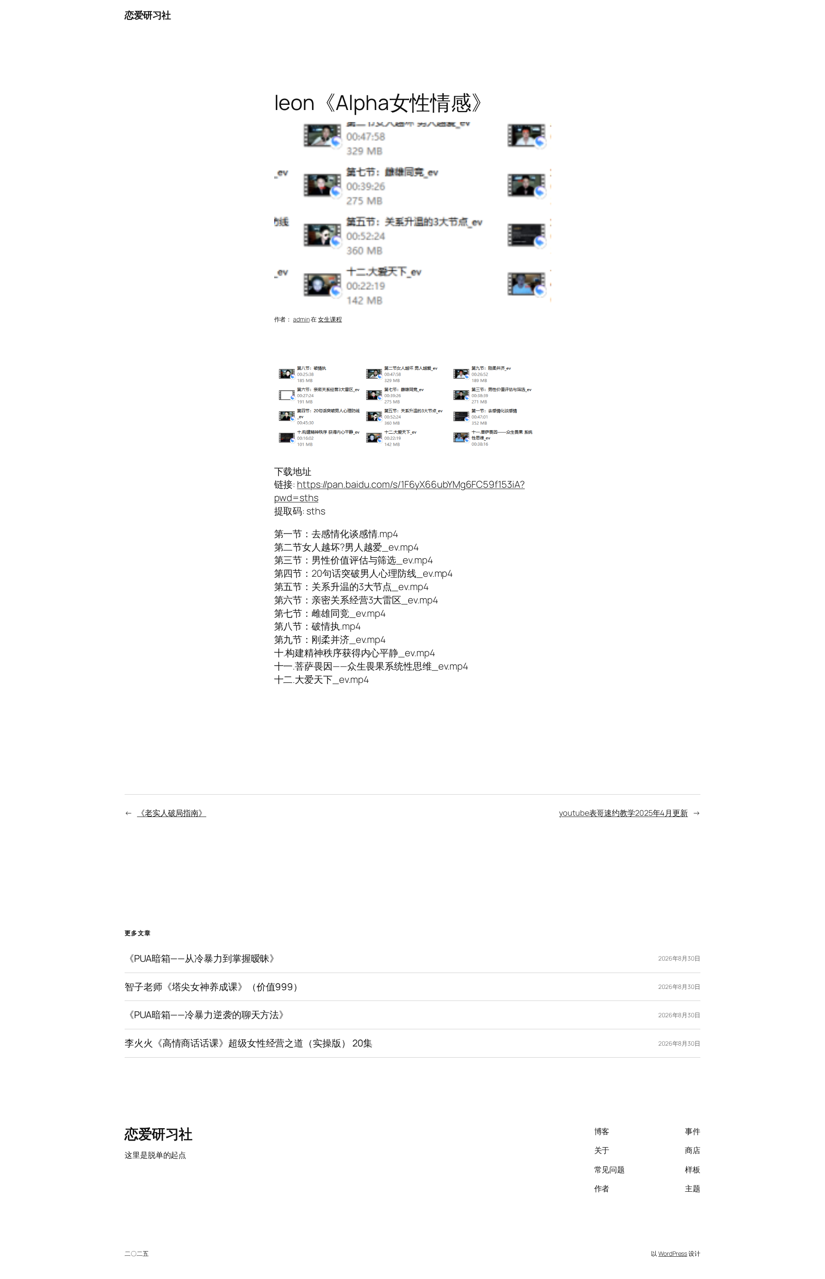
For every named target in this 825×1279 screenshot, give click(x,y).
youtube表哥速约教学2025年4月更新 (623, 813)
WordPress (672, 1253)
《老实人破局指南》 (171, 813)
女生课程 (330, 319)
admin (301, 319)
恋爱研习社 (148, 15)
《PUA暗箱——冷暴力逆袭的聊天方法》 (206, 1015)
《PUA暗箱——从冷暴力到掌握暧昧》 (202, 958)
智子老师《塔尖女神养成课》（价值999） (213, 987)
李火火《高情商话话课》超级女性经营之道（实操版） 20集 (249, 1043)
